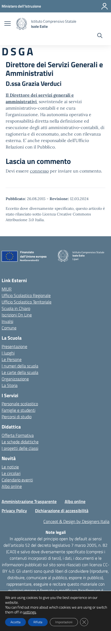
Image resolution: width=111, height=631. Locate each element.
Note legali (56, 532)
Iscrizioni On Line (17, 315)
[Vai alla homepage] (21, 24)
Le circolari (11, 473)
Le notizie (10, 467)
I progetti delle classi (20, 448)
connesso (39, 171)
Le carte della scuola (20, 372)
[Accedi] (104, 6)
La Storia (10, 385)
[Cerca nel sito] (100, 36)
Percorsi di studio (17, 416)
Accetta (15, 622)
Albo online (12, 486)
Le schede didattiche (20, 441)
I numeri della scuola (20, 366)
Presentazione (14, 346)
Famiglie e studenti (18, 410)
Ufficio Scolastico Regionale (26, 295)
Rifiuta (37, 622)
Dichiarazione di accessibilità (61, 510)
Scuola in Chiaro (16, 308)
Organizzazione (15, 379)
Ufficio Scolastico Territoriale (26, 302)
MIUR (7, 289)
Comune (9, 328)
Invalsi (7, 321)
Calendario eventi (17, 480)
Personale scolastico (20, 403)
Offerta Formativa (18, 435)
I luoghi (8, 353)
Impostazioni (63, 622)
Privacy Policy (14, 510)
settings (29, 612)
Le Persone (12, 359)
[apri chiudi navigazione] (7, 24)
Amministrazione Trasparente (29, 501)
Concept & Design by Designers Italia (76, 521)
